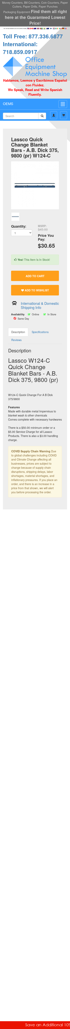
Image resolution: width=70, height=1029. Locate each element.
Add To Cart (35, 276)
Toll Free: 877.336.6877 (33, 36)
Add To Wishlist (36, 290)
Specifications (40, 332)
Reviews (16, 340)
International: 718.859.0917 (20, 48)
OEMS (8, 103)
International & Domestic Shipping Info (40, 305)
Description (18, 332)
